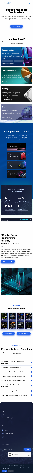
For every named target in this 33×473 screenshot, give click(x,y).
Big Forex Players (23, 333)
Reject (10, 471)
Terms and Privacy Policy (9, 418)
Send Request (16, 26)
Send (27, 449)
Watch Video (6, 261)
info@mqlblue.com (10, 433)
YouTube (7, 437)
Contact (4, 414)
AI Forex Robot (8, 333)
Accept (4, 471)
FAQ (3, 411)
